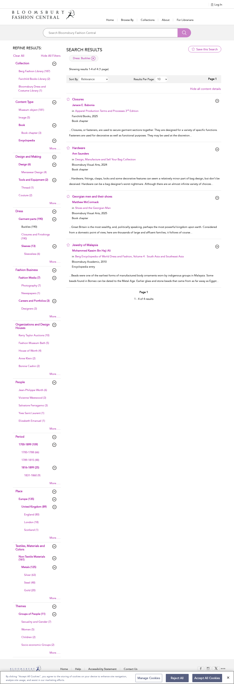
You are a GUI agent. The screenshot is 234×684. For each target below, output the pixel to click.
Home (110, 20)
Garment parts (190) (31, 219)
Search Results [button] (84, 49)
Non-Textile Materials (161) (32, 558)
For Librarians (185, 20)
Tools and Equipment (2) (33, 179)
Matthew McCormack (85, 202)
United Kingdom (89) (34, 506)
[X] (216, 668)
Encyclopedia (27, 140)
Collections (147, 20)
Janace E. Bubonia (83, 105)
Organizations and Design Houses (33, 326)
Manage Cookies (148, 678)
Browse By (127, 20)
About (165, 20)
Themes (21, 606)
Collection (22, 63)
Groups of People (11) (32, 614)
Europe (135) (26, 499)
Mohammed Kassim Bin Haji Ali (91, 250)
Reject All (177, 678)
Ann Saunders (80, 153)
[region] (117, 677)
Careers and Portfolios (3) (34, 300)
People (20, 382)
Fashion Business (27, 270)
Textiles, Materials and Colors (30, 547)
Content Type (24, 102)
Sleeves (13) (28, 246)
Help (78, 669)
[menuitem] (36, 73)
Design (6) (25, 164)
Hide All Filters (51, 55)
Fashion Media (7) (29, 277)
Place (19, 491)
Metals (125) (28, 567)
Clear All (18, 55)
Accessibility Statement (102, 669)
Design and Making (28, 156)
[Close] (228, 678)
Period (20, 436)
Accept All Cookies (207, 678)
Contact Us (130, 669)
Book (22, 125)
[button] (68, 99)
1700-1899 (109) (28, 444)
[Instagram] (208, 668)
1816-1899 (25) (30, 467)
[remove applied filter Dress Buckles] (93, 58)
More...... (55, 148)
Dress (19, 211)
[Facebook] (201, 668)
